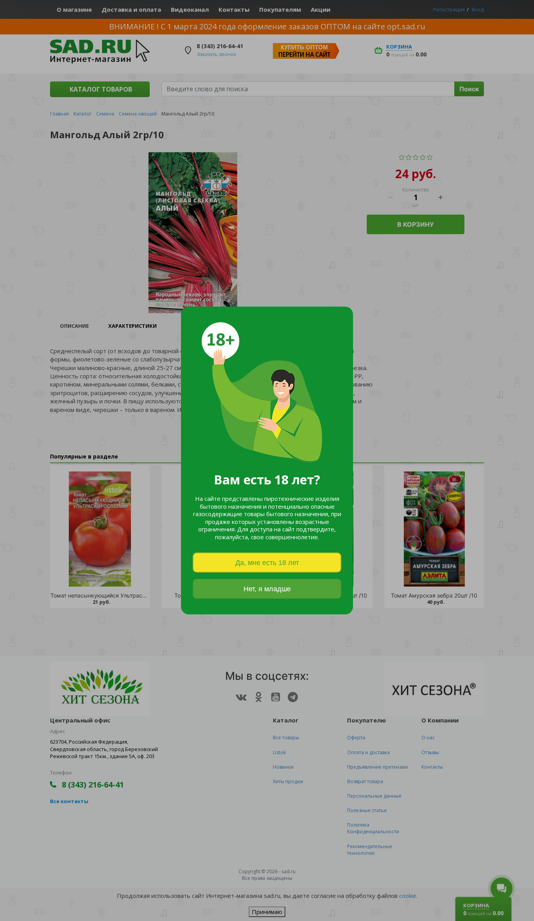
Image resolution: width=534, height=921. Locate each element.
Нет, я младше (267, 589)
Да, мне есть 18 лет (267, 563)
